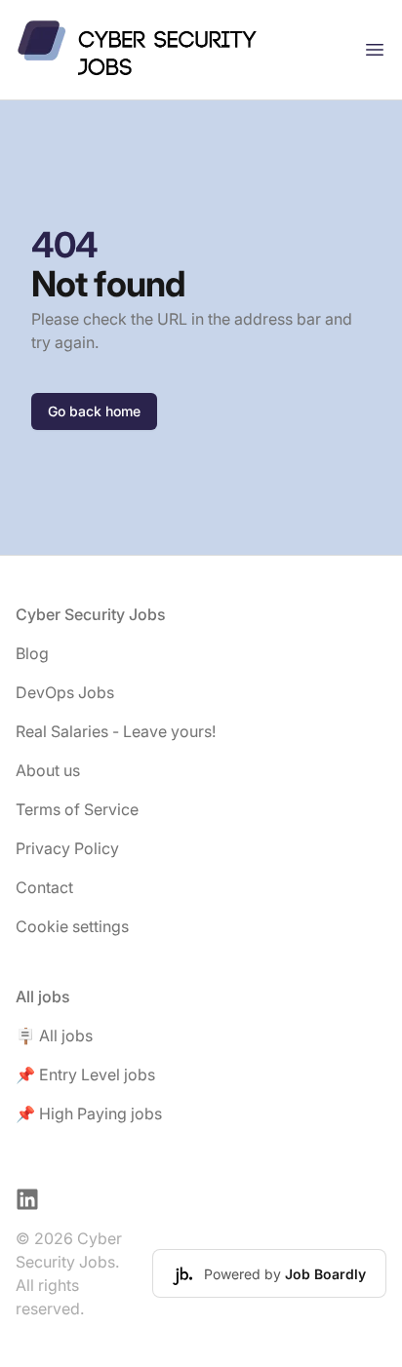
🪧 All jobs (54, 1035)
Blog (32, 653)
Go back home (94, 411)
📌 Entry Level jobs (85, 1074)
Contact (44, 887)
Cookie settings (72, 926)
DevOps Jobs (65, 692)
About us (48, 770)
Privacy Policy (67, 848)
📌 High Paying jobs (89, 1113)
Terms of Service (77, 809)
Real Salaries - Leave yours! (116, 731)
